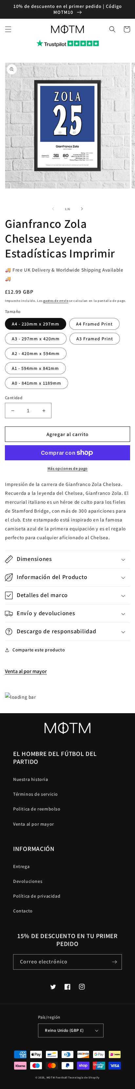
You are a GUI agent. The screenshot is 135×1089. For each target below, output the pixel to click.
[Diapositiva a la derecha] (82, 209)
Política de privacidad (36, 896)
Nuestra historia (30, 779)
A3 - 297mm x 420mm (36, 339)
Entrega (21, 866)
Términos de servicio (35, 794)
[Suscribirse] (114, 962)
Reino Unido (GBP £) (64, 1030)
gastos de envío (55, 301)
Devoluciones (27, 881)
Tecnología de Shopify (84, 1077)
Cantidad (13, 397)
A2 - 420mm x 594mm (36, 353)
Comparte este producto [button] (38, 650)
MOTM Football (57, 1077)
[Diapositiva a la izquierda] (53, 209)
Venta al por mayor (26, 671)
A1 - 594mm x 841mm (35, 368)
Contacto (23, 911)
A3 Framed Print (94, 339)
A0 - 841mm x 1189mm (36, 383)
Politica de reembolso (37, 809)
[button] (8, 29)
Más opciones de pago (68, 468)
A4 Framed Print (94, 324)
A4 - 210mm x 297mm (35, 324)
